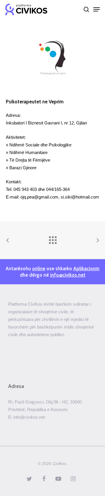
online (38, 268)
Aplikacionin (86, 268)
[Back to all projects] (52, 238)
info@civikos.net (67, 275)
